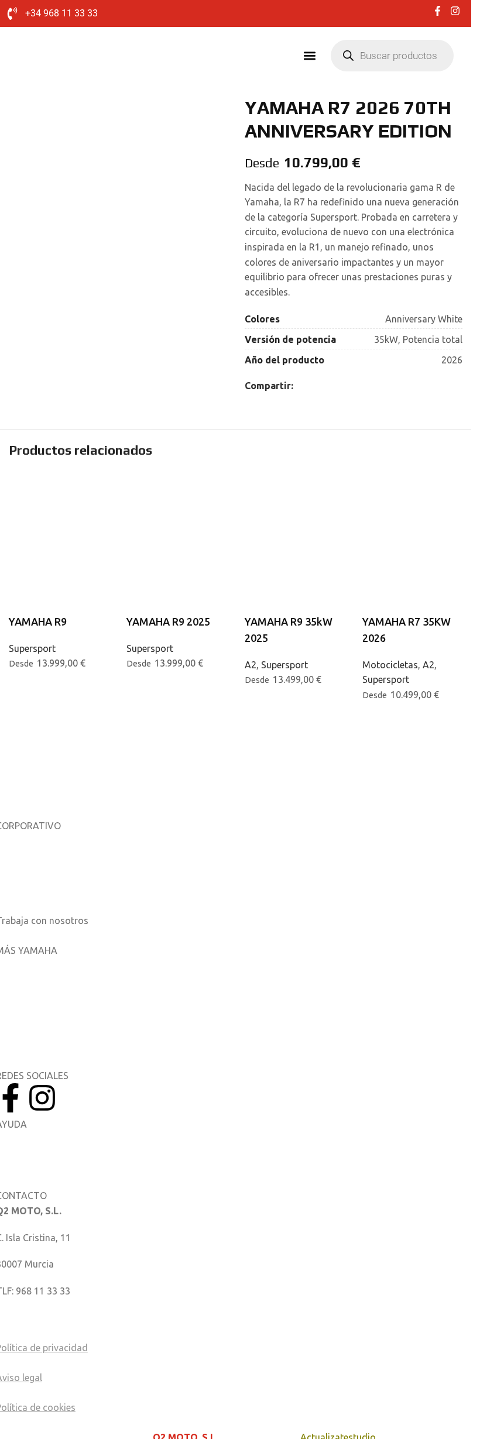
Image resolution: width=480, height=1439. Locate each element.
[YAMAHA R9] (59, 498)
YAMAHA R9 (38, 621)
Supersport (32, 648)
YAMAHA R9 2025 (168, 621)
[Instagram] (42, 1097)
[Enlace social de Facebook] (300, 386)
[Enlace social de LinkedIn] (328, 386)
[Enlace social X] (314, 386)
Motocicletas (390, 665)
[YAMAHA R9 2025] (176, 498)
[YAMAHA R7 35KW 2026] (412, 498)
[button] (309, 55)
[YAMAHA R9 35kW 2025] (295, 498)
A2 (250, 665)
